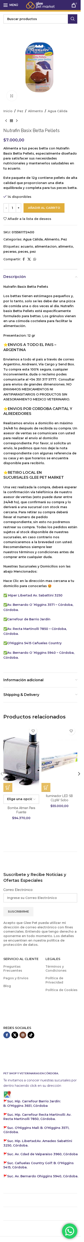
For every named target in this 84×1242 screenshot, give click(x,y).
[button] (79, 773)
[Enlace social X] (29, 259)
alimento (65, 246)
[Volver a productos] (11, 120)
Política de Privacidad (54, 980)
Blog (7, 986)
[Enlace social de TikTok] (31, 1035)
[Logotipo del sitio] (40, 5)
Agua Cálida (57, 111)
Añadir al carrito (44, 207)
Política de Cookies (61, 990)
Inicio (8, 111)
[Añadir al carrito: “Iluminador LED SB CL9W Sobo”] (45, 787)
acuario (27, 246)
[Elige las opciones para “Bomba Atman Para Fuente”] (7, 787)
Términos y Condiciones (56, 969)
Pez (20, 111)
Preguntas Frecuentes (12, 969)
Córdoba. (37, 1117)
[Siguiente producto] (16, 120)
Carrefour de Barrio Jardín (28, 619)
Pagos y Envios (15, 978)
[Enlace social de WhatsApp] (34, 259)
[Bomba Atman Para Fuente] (21, 758)
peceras (10, 252)
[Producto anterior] (6, 120)
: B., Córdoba (32, 1103)
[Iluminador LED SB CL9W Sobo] (59, 758)
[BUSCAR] (72, 19)
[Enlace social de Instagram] (22, 1035)
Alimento (35, 111)
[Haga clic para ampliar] (12, 96)
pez (33, 252)
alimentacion (46, 246)
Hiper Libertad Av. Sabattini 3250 (35, 595)
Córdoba (42, 1154)
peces (23, 252)
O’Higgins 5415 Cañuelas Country (34, 643)
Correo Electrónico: (18, 890)
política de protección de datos (34, 942)
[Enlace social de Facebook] (23, 259)
